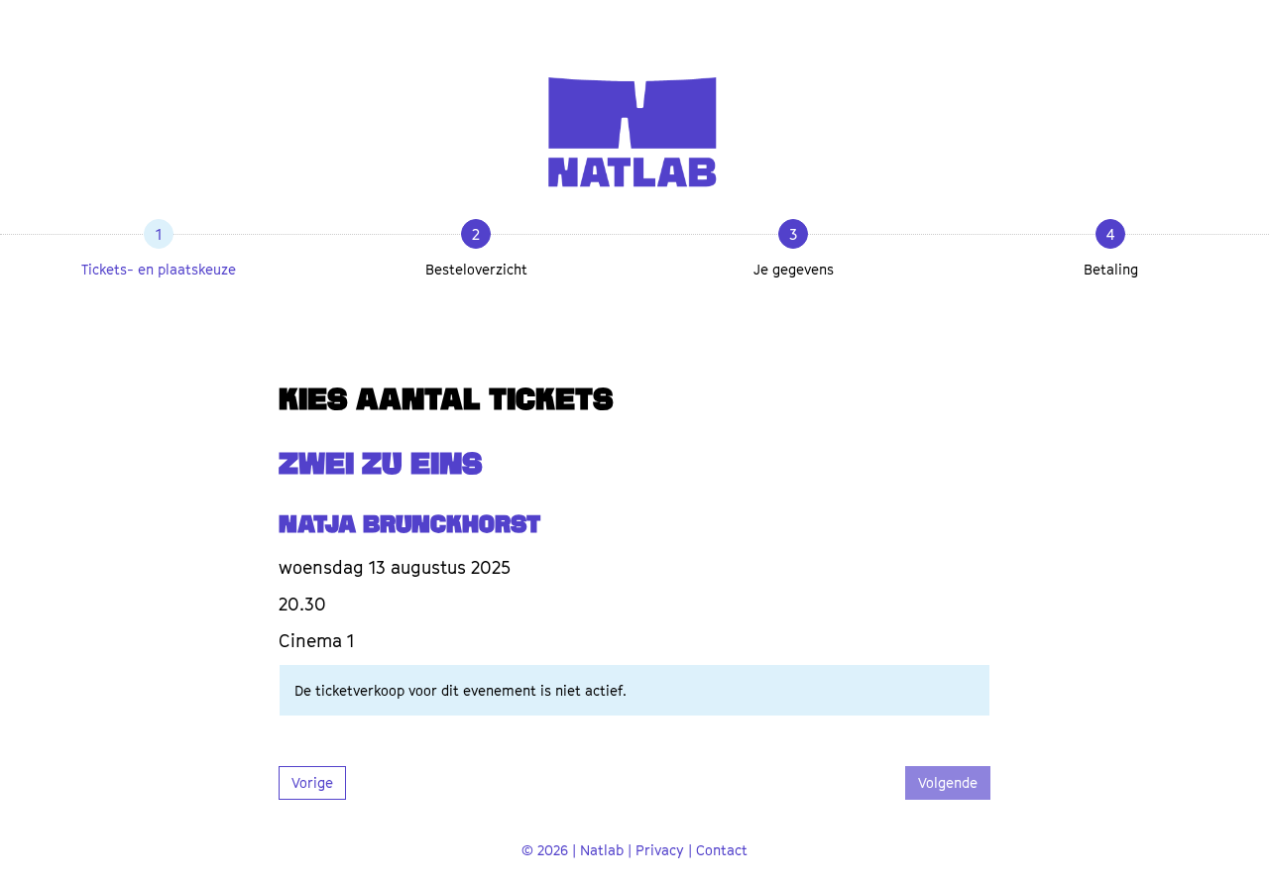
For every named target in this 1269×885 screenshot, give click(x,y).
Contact (722, 849)
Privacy (659, 849)
